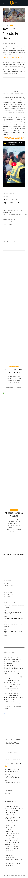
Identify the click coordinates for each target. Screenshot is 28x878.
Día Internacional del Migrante (12, 222)
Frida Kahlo (17, 673)
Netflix (17, 690)
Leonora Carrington (11, 680)
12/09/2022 (6, 610)
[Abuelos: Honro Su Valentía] (14, 448)
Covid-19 (7, 659)
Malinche (17, 684)
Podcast (14, 693)
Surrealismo (9, 706)
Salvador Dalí (9, 701)
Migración (6, 224)
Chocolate (8, 657)
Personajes (9, 592)
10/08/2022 (6, 622)
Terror (17, 706)
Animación (8, 656)
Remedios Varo (18, 697)
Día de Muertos (9, 667)
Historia (12, 509)
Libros (12, 682)
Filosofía (7, 673)
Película (18, 691)
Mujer (7, 686)
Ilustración (10, 829)
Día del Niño (8, 665)
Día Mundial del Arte (11, 671)
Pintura (7, 693)
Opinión (17, 366)
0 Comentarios (7, 221)
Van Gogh (8, 708)
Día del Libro (9, 663)
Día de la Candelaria (11, 661)
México (7, 688)
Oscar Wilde (8, 691)
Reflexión (8, 697)
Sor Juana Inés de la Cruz (13, 705)
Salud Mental (9, 699)
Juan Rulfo (8, 678)
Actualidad (12, 366)
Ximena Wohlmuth (10, 43)
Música (14, 688)
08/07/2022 (6, 635)
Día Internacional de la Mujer (13, 669)
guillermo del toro (11, 675)
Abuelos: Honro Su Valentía (14, 514)
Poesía (7, 695)
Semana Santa (9, 703)
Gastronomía (9, 585)
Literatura (8, 587)
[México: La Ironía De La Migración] (14, 305)
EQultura (7, 739)
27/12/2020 (6, 25)
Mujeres (8, 590)
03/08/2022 (6, 629)
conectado (18, 560)
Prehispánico (15, 695)
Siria (10, 224)
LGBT (6, 682)
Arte (6, 583)
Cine (11, 25)
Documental (16, 659)
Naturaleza (8, 690)
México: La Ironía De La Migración (14, 371)
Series (18, 703)
